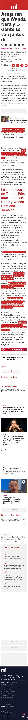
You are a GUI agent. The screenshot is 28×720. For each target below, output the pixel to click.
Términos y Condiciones (7, 706)
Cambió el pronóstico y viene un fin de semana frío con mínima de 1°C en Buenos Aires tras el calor (14, 577)
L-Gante (16, 371)
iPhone (3, 689)
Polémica (5, 495)
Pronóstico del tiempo (7, 695)
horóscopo (10, 697)
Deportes (3, 677)
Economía (16, 675)
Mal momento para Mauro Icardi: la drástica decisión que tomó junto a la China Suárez (18, 121)
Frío (2, 704)
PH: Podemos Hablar (6, 700)
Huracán (10, 693)
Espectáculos (6, 49)
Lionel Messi (14, 682)
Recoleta (17, 695)
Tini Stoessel (4, 691)
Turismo (3, 697)
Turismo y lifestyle (6, 679)
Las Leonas (9, 689)
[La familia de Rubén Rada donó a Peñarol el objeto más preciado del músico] (14, 526)
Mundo (15, 679)
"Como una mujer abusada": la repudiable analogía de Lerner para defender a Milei (12, 500)
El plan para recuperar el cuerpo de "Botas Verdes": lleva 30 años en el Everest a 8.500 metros (14, 567)
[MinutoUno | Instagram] (19, 676)
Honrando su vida (5, 535)
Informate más (13, 117)
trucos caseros (9, 704)
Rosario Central (15, 687)
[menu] (3, 2)
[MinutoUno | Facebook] (26, 676)
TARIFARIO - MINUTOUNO (7, 713)
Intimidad (5, 466)
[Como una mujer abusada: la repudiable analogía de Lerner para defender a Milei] (14, 486)
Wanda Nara (6, 371)
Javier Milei (14, 702)
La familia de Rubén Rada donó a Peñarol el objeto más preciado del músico (13, 539)
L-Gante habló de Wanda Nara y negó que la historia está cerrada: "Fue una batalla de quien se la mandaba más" (13, 440)
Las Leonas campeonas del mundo (12, 587)
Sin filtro (5, 434)
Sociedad (9, 675)
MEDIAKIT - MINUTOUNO (6, 712)
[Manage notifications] (24, 714)
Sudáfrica (4, 693)
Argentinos (4, 684)
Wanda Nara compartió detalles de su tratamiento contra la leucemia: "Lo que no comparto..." (14, 471)
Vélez (10, 684)
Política (3, 675)
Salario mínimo (5, 702)
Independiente (5, 687)
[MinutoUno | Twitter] (23, 676)
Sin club (5, 405)
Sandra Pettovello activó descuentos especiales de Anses (14, 557)
